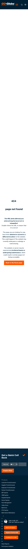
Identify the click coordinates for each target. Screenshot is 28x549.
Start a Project (10, 527)
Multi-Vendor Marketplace (8, 512)
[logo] (8, 4)
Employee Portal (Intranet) (8, 487)
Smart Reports (5, 544)
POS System (5, 510)
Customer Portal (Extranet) (9, 482)
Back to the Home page (14, 263)
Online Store (5, 505)
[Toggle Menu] (17, 4)
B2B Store (4, 507)
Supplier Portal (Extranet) (8, 485)
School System (5, 500)
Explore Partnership (12, 532)
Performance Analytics (7, 546)
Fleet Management (6, 502)
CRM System (5, 495)
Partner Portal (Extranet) (8, 490)
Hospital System (6, 497)
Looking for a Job (11, 537)
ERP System (5, 492)
